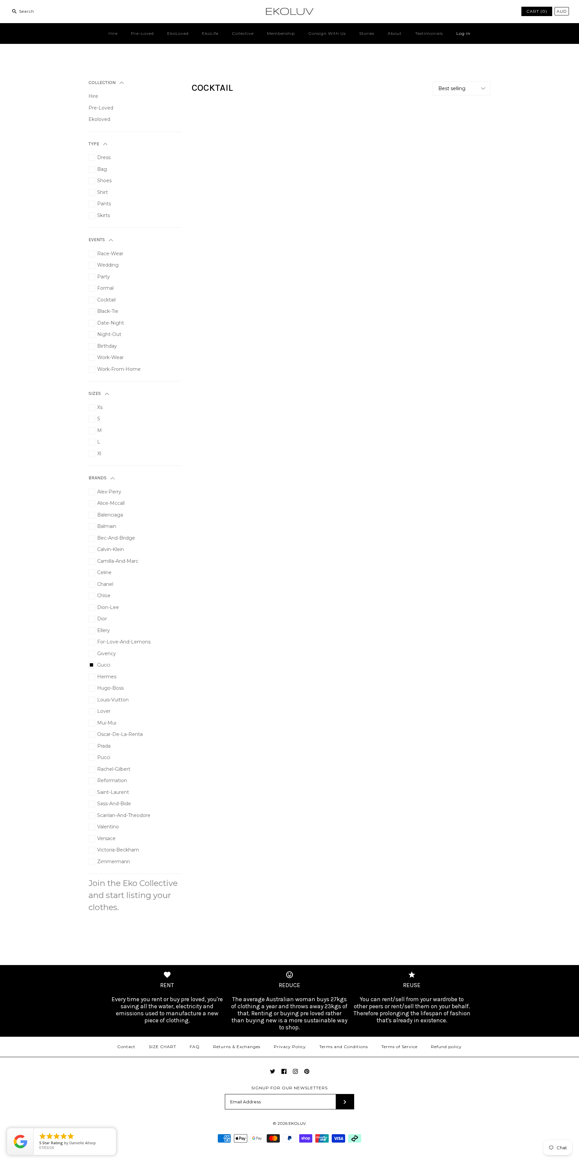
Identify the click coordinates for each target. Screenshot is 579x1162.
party (103, 277)
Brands (97, 478)
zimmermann (113, 862)
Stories (366, 33)
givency (106, 654)
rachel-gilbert (113, 769)
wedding (108, 265)
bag (102, 169)
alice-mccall (111, 503)
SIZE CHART (162, 1046)
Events (96, 240)
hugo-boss (110, 688)
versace (106, 838)
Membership (281, 33)
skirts (103, 215)
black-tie (107, 311)
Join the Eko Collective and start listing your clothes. (133, 895)
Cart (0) (536, 11)
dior (102, 619)
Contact (126, 1046)
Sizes (94, 393)
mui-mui (106, 723)
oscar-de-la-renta (120, 734)
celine (104, 572)
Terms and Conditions (343, 1046)
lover (104, 711)
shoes (104, 181)
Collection (102, 82)
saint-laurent (113, 792)
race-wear (110, 254)
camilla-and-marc (117, 561)
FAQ (195, 1046)
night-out (109, 334)
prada (104, 746)
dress (104, 157)
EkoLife (210, 33)
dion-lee (108, 607)
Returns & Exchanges (236, 1046)
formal (105, 288)
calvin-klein (110, 549)
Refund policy (446, 1046)
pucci (103, 757)
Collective (243, 33)
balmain (106, 526)
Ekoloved (99, 119)
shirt (102, 192)
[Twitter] (272, 1071)
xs (100, 407)
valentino (108, 827)
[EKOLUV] (289, 10)
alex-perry (109, 492)
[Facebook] (283, 1071)
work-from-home (119, 369)
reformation (112, 780)
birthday (107, 346)
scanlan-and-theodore (123, 815)
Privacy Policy (290, 1046)
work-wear (110, 357)
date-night (110, 323)
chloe (104, 596)
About (395, 33)
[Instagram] (295, 1071)
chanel (105, 584)
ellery (103, 630)
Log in (463, 33)
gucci (103, 665)
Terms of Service (399, 1046)
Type (93, 144)
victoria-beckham (118, 850)
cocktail (106, 300)
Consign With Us (327, 33)
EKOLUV (297, 1123)
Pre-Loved (142, 33)
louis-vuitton (113, 700)
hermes (106, 677)
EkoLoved (178, 33)
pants (104, 204)
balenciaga (110, 515)
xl (99, 454)
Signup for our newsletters (289, 1087)
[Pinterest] (306, 1071)
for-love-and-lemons (123, 642)
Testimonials (429, 33)
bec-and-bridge (116, 538)
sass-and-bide (114, 804)
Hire (113, 33)
